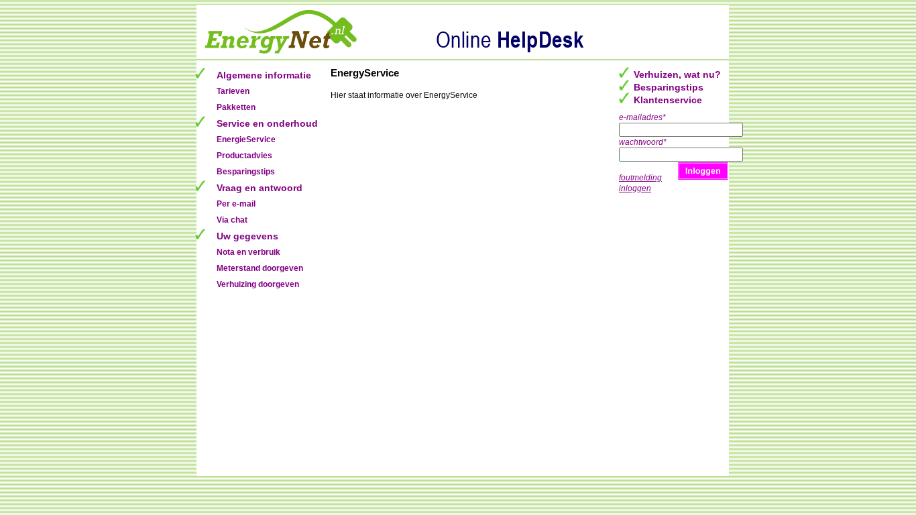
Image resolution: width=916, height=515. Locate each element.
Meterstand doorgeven (260, 268)
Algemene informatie (264, 75)
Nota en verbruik (248, 252)
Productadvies (244, 155)
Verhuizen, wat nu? (677, 74)
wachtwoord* (643, 142)
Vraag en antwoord (259, 187)
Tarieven (233, 91)
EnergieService (246, 139)
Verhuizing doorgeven (258, 284)
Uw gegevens (247, 236)
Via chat (232, 220)
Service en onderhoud (267, 123)
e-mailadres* (642, 117)
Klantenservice (668, 100)
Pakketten (236, 107)
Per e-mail (236, 204)
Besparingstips (246, 171)
